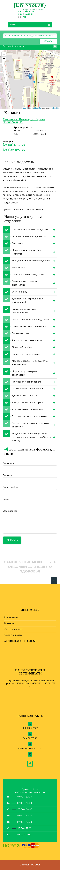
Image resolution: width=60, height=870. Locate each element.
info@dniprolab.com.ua (30, 748)
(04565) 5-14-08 (14, 145)
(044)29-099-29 (14, 150)
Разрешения (11, 617)
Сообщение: (10, 511)
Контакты (19, 46)
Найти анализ (55, 46)
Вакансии (9, 623)
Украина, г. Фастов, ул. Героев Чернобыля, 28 (24, 121)
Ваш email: (9, 475)
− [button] (4, 58)
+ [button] (4, 54)
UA (19, 17)
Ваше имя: (8, 463)
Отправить (12, 540)
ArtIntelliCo (55, 108)
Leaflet (25, 108)
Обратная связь (13, 635)
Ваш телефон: (11, 487)
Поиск (48, 41)
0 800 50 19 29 (26, 12)
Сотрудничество (13, 629)
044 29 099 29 (25, 14)
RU (24, 17)
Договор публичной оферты (20, 641)
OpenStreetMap (36, 108)
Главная (7, 46)
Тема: (6, 499)
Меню (13, 24)
